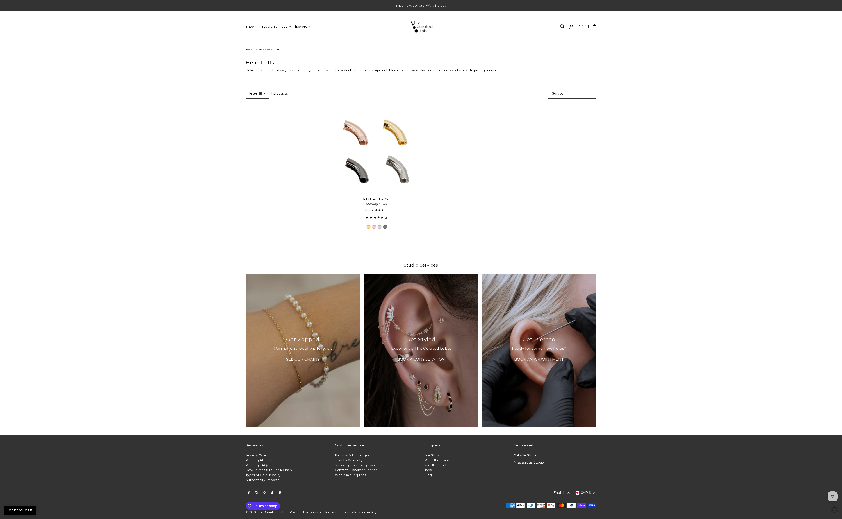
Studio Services (274, 27)
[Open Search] (562, 26)
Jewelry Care (256, 455)
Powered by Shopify (305, 512)
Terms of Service (338, 512)
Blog (428, 475)
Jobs (428, 470)
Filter (253, 93)
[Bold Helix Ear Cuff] (376, 151)
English (559, 493)
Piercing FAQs (257, 465)
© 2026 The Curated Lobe (266, 512)
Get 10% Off (20, 510)
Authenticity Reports (262, 480)
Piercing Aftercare (260, 460)
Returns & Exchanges (352, 455)
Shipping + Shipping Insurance (359, 465)
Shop (250, 27)
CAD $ (584, 26)
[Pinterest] (264, 493)
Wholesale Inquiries (350, 475)
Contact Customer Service (356, 470)
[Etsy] (280, 493)
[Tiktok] (272, 493)
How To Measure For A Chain (269, 470)
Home (250, 49)
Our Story (432, 455)
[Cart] (594, 26)
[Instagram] (256, 493)
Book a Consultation (421, 359)
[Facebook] (249, 493)
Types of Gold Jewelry (263, 475)
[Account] (571, 27)
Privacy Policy (365, 512)
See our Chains (302, 359)
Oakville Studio (525, 455)
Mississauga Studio (529, 462)
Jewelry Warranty (349, 460)
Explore (301, 27)
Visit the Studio (436, 465)
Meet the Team (436, 460)
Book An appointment (539, 359)
